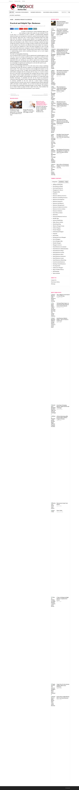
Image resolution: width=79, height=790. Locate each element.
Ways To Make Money (58, 269)
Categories (54, 181)
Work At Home (56, 273)
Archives (61, 181)
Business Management (58, 205)
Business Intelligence (58, 203)
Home (11, 19)
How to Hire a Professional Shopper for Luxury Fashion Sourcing (63, 166)
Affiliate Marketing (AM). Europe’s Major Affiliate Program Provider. (62, 418)
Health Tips (56, 218)
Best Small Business (58, 188)
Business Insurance (58, 201)
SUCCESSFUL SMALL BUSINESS (50, 12)
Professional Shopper (58, 231)
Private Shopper (57, 229)
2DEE (69, 788)
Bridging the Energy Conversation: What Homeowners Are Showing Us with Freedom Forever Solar (16, 112)
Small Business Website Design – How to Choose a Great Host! (62, 320)
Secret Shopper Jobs (58, 241)
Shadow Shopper (57, 243)
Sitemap (23, 1)
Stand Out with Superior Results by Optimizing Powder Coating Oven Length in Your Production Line (41, 109)
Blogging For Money (58, 190)
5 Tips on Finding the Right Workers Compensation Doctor (63, 599)
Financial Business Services (60, 216)
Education (55, 214)
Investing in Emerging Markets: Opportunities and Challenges (63, 406)
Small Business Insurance (59, 256)
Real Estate (55, 235)
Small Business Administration (60, 248)
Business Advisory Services (59, 195)
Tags (66, 181)
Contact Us (11, 1)
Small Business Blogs (58, 250)
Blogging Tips (56, 192)
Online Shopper (57, 227)
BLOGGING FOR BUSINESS (22, 12)
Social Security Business (59, 262)
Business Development (58, 199)
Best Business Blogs (58, 186)
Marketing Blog (57, 224)
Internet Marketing (58, 220)
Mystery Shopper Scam (58, 226)
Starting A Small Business (59, 263)
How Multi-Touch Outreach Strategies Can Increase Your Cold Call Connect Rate (63, 136)
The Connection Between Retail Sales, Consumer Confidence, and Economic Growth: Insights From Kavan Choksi (63, 32)
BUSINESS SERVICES (36, 12)
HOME (12, 12)
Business (55, 193)
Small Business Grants (58, 252)
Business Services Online (59, 209)
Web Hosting (56, 271)
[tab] (54, 181)
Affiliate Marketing (58, 184)
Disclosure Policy (17, 1)
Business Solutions (57, 210)
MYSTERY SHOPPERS (15, 15)
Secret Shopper (56, 239)
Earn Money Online (58, 212)
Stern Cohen (59, 510)
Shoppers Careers (57, 245)
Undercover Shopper (58, 267)
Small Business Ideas (58, 254)
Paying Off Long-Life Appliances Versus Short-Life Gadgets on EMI (28, 111)
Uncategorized (56, 265)
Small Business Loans (58, 258)
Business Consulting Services (60, 197)
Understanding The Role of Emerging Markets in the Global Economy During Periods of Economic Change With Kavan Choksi (63, 52)
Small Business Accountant (59, 246)
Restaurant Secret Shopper (59, 237)
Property (55, 233)
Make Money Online (58, 222)
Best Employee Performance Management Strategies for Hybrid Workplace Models (63, 151)
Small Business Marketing (59, 260)
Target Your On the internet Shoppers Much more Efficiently (63, 686)
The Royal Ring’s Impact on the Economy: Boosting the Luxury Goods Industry (63, 304)
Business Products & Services (23, 19)
